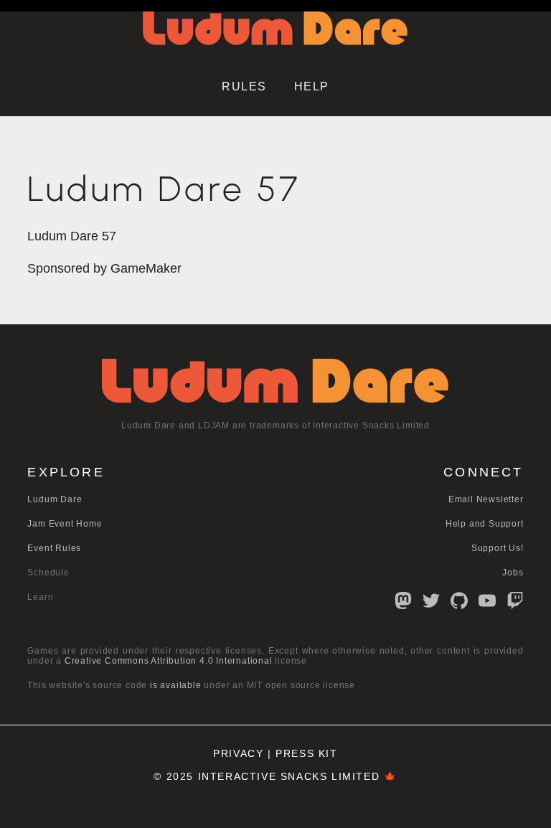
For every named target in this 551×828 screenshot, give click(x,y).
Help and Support (485, 524)
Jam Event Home (64, 524)
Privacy (238, 753)
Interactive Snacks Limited (289, 776)
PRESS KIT (306, 753)
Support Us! (497, 548)
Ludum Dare (54, 499)
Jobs (512, 573)
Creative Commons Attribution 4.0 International (169, 661)
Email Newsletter (486, 499)
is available (176, 685)
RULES (244, 86)
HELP (311, 86)
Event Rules (54, 548)
